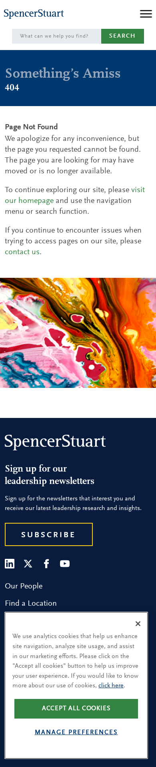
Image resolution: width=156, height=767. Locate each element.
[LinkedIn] (9, 563)
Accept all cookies (76, 708)
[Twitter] (28, 563)
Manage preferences (76, 732)
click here (111, 686)
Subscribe (48, 535)
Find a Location (31, 604)
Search (122, 36)
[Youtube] (65, 563)
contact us (22, 252)
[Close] (138, 623)
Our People (23, 586)
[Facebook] (46, 563)
